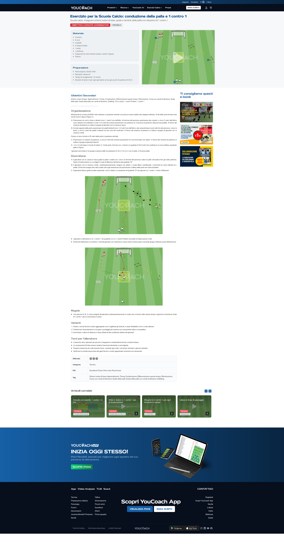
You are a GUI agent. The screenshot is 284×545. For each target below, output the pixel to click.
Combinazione (110, 99)
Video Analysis (86, 488)
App (73, 488)
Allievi (97, 511)
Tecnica (116, 25)
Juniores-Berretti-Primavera (82, 514)
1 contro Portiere (130, 101)
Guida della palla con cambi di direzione (93, 101)
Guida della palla (119, 378)
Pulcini (100, 370)
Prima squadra (100, 514)
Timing (101, 99)
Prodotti (111, 8)
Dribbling (111, 101)
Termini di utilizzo (79, 528)
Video (210, 511)
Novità (73, 517)
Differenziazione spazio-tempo (127, 99)
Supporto (185, 2)
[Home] (88, 7)
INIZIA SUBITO (193, 8)
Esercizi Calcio (153, 8)
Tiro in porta (119, 101)
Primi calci (107, 370)
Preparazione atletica (79, 500)
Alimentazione (100, 500)
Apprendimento (93, 99)
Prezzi (168, 8)
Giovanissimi (76, 511)
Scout (106, 488)
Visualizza (196, 117)
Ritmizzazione (143, 99)
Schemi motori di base (79, 99)
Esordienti (93, 370)
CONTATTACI (205, 488)
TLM (99, 488)
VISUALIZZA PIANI (140, 509)
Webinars (209, 514)
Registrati (209, 497)
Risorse (123, 8)
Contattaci (194, 2)
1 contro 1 (140, 101)
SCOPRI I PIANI (82, 466)
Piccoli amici (116, 370)
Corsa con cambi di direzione (159, 99)
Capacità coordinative (96, 25)
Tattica (97, 497)
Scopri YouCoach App (204, 500)
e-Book (210, 507)
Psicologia (75, 504)
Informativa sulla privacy (96, 528)
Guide (210, 517)
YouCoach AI (138, 8)
